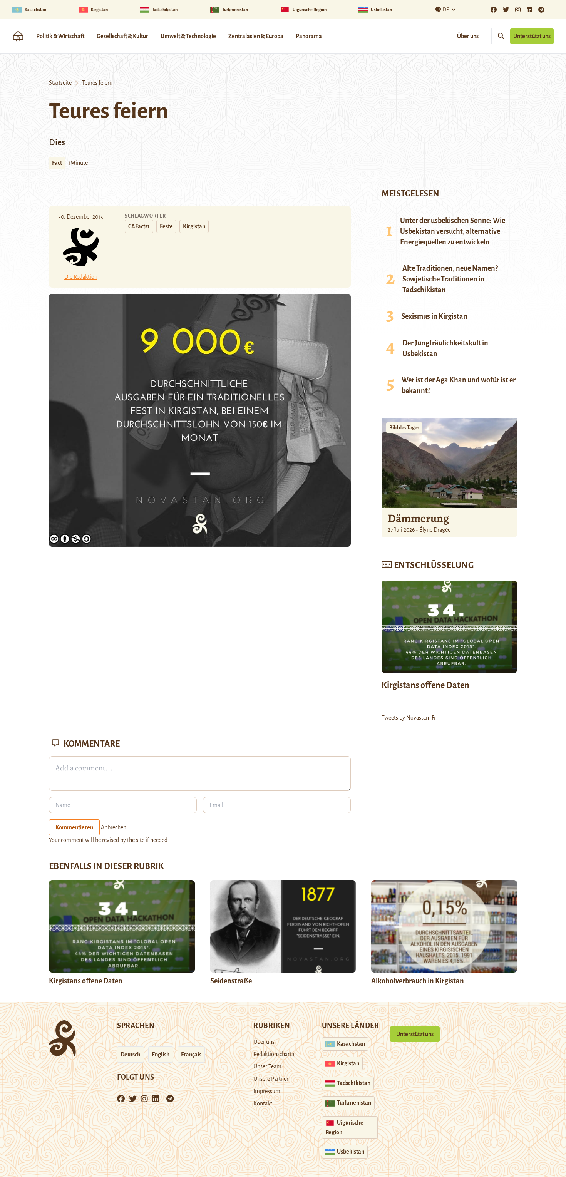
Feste (166, 226)
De (446, 9)
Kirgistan (194, 226)
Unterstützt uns (532, 36)
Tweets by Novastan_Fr (409, 718)
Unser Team (267, 1066)
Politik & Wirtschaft (60, 36)
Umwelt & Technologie (188, 36)
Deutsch (131, 1054)
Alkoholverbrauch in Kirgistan (417, 981)
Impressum (266, 1091)
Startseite (60, 83)
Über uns (468, 36)
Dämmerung (418, 518)
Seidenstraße (231, 981)
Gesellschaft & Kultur (122, 36)
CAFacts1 (139, 226)
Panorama (309, 36)
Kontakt (262, 1103)
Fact (57, 163)
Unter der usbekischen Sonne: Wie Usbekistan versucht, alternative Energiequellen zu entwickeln (452, 231)
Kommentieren (74, 827)
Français (191, 1054)
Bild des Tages (404, 427)
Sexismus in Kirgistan (434, 316)
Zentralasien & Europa (255, 36)
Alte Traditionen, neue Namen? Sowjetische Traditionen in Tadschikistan (450, 279)
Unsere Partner (270, 1079)
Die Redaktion (80, 277)
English (161, 1054)
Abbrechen (113, 827)
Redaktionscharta (273, 1054)
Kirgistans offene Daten (425, 685)
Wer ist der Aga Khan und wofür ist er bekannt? (459, 385)
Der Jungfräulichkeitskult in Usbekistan (445, 348)
